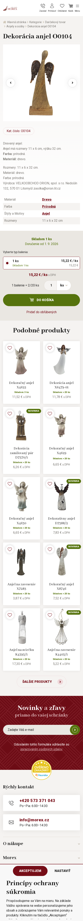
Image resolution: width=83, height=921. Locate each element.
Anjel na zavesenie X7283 (21, 586)
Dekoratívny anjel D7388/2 (61, 521)
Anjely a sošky (15, 26)
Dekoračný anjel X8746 (61, 586)
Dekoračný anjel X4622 (21, 385)
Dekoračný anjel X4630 (21, 521)
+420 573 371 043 (37, 800)
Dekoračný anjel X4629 (61, 450)
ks (62, 285)
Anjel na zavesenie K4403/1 (61, 652)
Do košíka (45, 300)
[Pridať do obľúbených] (10, 348)
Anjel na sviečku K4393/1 (21, 652)
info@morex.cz (34, 819)
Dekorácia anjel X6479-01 (62, 385)
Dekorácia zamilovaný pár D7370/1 (21, 453)
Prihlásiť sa (75, 730)
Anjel (46, 213)
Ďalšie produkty (37, 682)
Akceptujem (30, 871)
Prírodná (49, 206)
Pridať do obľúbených (41, 312)
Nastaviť (63, 871)
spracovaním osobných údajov (41, 749)
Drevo (47, 199)
